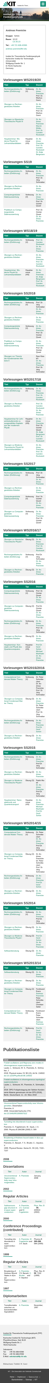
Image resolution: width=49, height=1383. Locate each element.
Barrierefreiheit (17, 1380)
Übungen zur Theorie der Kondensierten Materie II (13, 358)
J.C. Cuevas (24, 1208)
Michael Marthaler (40, 652)
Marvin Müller (39, 127)
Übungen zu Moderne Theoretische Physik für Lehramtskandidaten (14, 447)
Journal (38, 1171)
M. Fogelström (23, 1211)
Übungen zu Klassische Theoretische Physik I (14, 540)
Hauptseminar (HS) (29, 141)
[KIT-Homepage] (9, 3)
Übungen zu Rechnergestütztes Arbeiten (13, 105)
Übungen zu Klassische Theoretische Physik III (14, 120)
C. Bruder (25, 1274)
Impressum (21, 1377)
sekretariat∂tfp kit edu (18, 1356)
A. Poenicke (24, 1176)
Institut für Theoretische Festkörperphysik (24, 5)
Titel (6, 85)
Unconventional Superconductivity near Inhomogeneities (10, 1179)
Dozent (39, 85)
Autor (24, 1171)
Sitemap (28, 1380)
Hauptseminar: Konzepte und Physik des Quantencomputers (13, 647)
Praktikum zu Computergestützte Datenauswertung (13, 212)
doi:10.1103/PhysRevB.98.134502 (18, 1076)
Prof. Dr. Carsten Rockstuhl (40, 132)
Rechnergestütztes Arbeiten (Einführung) (13, 90)
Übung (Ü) (29, 539)
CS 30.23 (16, 42)
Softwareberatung (11, 951)
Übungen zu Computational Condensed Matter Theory (13, 701)
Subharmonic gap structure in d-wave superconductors (10, 1208)
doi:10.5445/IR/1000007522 (15, 1113)
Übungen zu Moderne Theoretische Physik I (13, 781)
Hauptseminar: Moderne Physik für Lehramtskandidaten (12, 141)
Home (12, 1377)
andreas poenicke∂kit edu (16, 49)
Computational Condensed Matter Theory (13, 678)
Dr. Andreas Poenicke (40, 91)
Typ (27, 85)
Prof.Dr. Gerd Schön (39, 647)
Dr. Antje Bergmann (40, 153)
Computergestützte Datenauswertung (12, 196)
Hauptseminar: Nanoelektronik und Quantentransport (13, 802)
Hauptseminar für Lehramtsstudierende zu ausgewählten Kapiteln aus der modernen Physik (14, 423)
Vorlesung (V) (29, 90)
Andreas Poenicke (40, 994)
